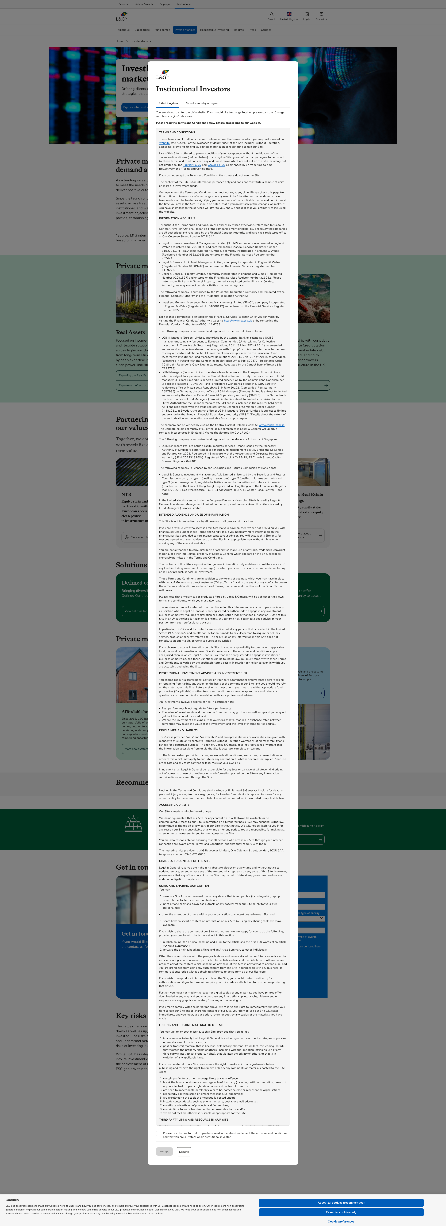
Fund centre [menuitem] (162, 30)
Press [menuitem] (252, 30)
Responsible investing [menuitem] (214, 30)
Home (120, 41)
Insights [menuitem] (239, 30)
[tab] (167, 103)
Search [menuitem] (271, 19)
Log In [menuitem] (306, 19)
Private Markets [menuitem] (185, 30)
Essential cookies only (341, 1212)
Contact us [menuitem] (322, 19)
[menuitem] (289, 16)
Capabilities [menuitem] (142, 30)
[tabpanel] (223, 624)
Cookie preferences (341, 1221)
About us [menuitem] (124, 30)
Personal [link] (124, 4)
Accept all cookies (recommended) (341, 1202)
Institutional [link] (184, 4)
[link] (123, 4)
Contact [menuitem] (266, 30)
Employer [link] (165, 4)
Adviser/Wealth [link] (144, 4)
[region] (223, 627)
